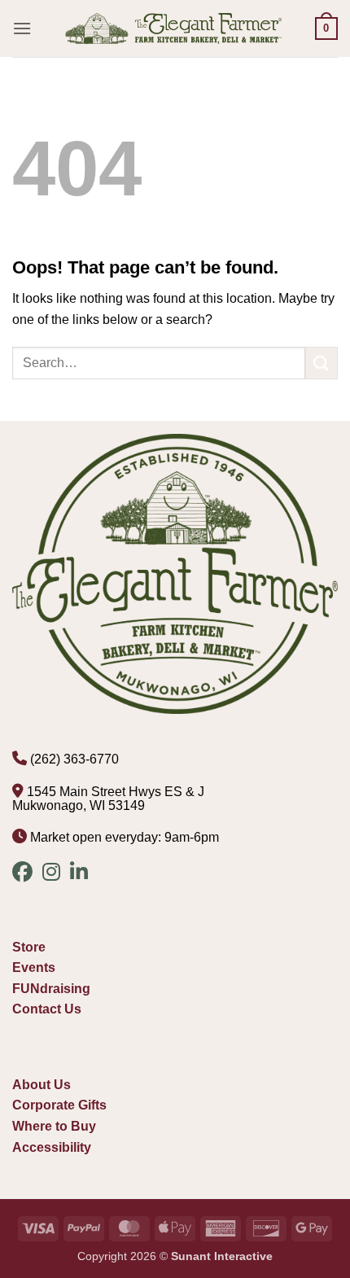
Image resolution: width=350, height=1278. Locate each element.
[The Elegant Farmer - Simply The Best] (173, 28)
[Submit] (321, 363)
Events (33, 967)
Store (29, 947)
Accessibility (51, 1147)
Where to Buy (54, 1126)
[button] (22, 28)
